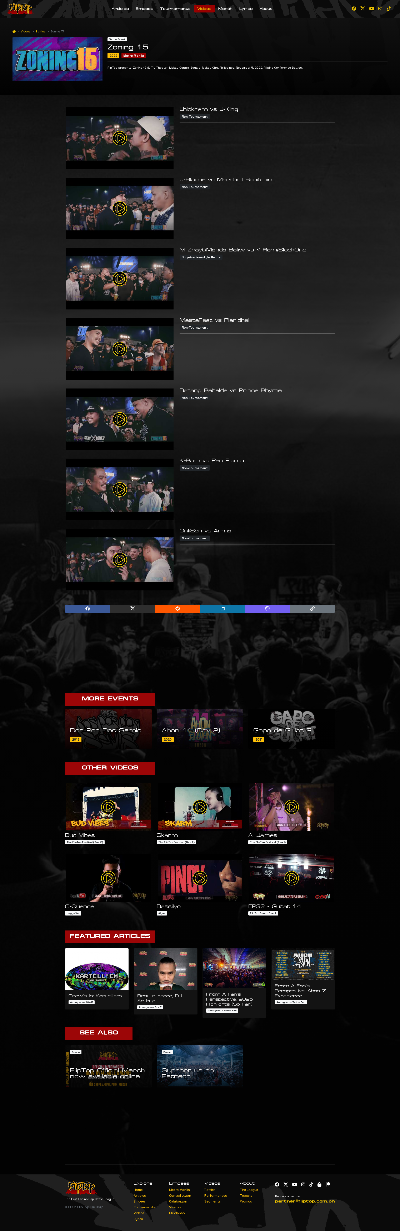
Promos (246, 1201)
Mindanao (177, 1213)
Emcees (145, 8)
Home (138, 1190)
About (266, 8)
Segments (212, 1201)
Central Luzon (180, 1195)
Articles (120, 8)
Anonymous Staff (81, 1002)
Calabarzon (178, 1201)
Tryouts (246, 1195)
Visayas (175, 1207)
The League (249, 1190)
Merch (225, 8)
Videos (204, 8)
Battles (41, 31)
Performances (215, 1195)
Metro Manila (179, 1190)
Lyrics (246, 8)
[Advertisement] (200, 650)
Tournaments (175, 8)
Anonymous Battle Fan (222, 1010)
